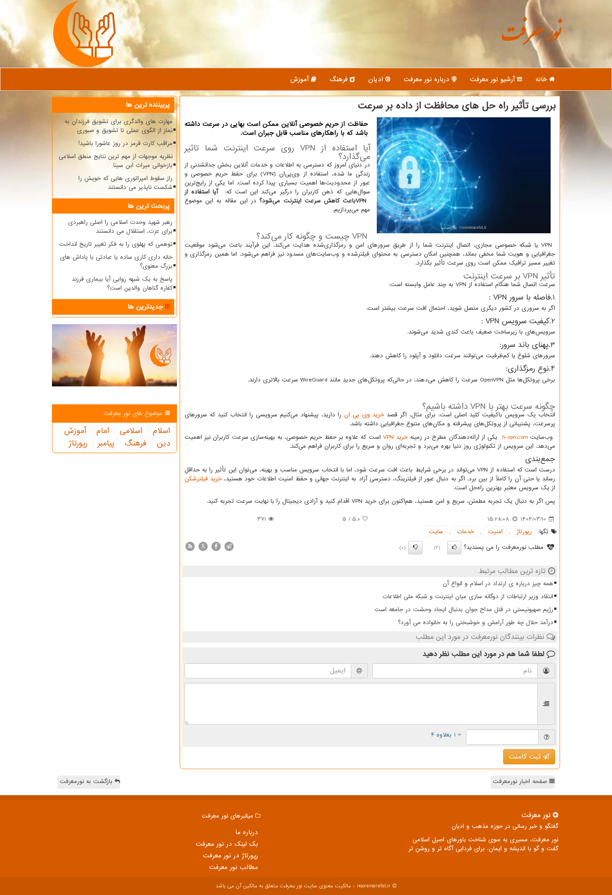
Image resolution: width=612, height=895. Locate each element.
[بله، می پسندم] (454, 547)
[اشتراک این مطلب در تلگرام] (229, 546)
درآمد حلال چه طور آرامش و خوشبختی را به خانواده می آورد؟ (475, 622)
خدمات (465, 531)
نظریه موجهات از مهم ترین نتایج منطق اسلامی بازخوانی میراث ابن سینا (115, 161)
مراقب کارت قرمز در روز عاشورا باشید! (125, 143)
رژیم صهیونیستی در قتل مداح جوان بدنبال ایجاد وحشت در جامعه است (464, 609)
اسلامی (131, 431)
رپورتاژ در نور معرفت (230, 856)
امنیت (495, 531)
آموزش (300, 79)
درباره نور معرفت (428, 79)
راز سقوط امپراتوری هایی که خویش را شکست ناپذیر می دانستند (125, 183)
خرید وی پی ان (364, 415)
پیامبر (106, 444)
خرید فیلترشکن (203, 479)
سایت (436, 531)
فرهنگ (340, 79)
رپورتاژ (524, 531)
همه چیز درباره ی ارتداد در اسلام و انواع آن (498, 583)
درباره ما (246, 832)
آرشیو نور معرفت (493, 79)
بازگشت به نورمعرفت (87, 781)
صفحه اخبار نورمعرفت (521, 781)
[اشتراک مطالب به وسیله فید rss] (190, 546)
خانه (542, 79)
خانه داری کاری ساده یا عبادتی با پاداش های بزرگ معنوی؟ (116, 261)
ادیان (376, 79)
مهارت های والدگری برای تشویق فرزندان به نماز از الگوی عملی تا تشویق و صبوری (118, 126)
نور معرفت (531, 38)
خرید (395, 437)
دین (163, 444)
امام (102, 431)
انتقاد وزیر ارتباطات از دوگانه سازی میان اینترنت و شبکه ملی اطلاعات (468, 596)
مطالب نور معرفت (233, 867)
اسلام (161, 431)
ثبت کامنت (526, 756)
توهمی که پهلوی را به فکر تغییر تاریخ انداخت (115, 244)
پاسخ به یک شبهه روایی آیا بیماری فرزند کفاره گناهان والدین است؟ (122, 283)
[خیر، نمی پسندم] (415, 547)
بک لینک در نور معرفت (227, 844)
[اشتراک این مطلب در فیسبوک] (216, 546)
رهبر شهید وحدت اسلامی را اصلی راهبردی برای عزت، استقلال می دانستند (120, 227)
